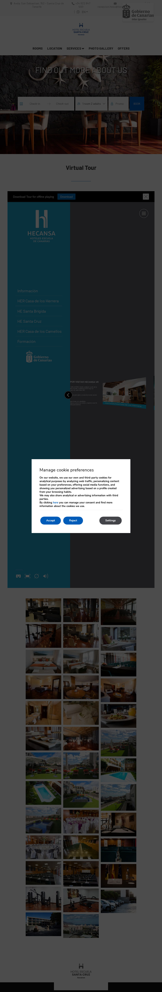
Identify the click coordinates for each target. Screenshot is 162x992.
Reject (73, 520)
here (55, 502)
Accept (50, 520)
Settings (110, 520)
